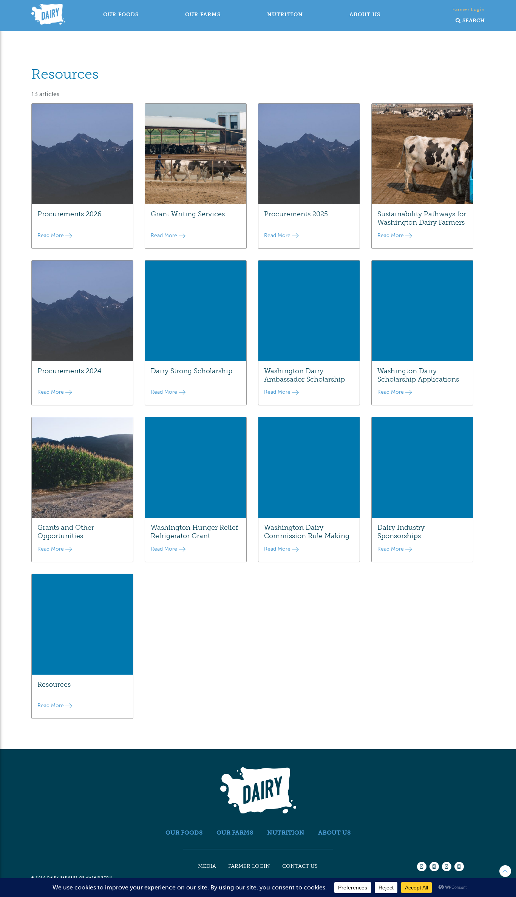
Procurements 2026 (69, 214)
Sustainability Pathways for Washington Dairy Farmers (421, 218)
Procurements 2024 (69, 371)
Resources (54, 684)
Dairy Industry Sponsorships (401, 531)
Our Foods (121, 14)
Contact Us (300, 866)
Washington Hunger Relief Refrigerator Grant (194, 531)
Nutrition (285, 14)
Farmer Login (469, 9)
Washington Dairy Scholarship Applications (418, 375)
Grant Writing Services (188, 214)
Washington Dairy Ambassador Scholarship (304, 375)
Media (207, 866)
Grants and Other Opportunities (65, 531)
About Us (364, 14)
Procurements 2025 (296, 214)
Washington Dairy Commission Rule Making (306, 531)
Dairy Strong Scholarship (191, 371)
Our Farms (203, 14)
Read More (51, 235)
